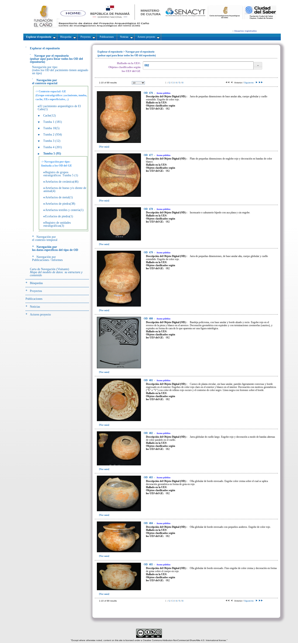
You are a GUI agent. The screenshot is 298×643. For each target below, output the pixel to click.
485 (149, 564)
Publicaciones (34, 298)
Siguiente (249, 82)
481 (149, 380)
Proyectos (36, 291)
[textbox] (198, 65)
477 (149, 155)
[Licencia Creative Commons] (149, 637)
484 (149, 523)
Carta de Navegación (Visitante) (56, 272)
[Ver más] (104, 146)
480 (149, 318)
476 (149, 92)
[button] (257, 66)
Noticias (35, 306)
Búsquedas (36, 283)
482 (149, 433)
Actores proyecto (40, 314)
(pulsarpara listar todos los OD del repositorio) (56, 58)
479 (149, 252)
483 (149, 477)
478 (149, 209)
